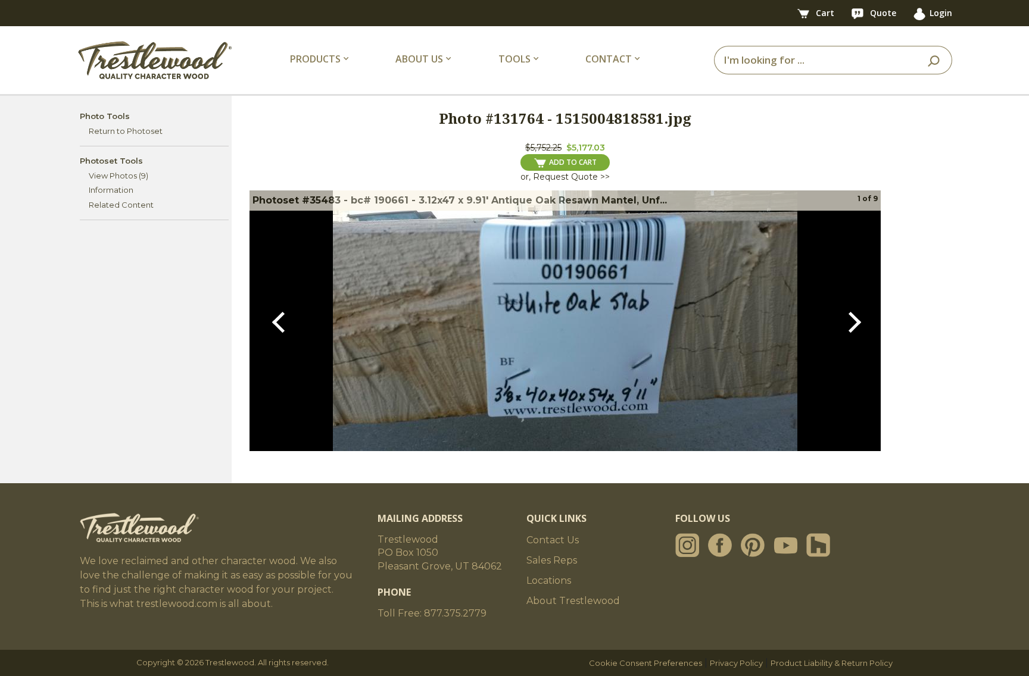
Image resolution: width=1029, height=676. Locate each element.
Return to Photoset (126, 131)
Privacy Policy (736, 663)
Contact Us (552, 540)
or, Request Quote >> (565, 176)
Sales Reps (551, 560)
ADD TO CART (573, 162)
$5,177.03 (585, 147)
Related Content (121, 204)
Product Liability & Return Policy (832, 663)
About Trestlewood (573, 600)
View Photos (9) (118, 175)
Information (111, 190)
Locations (548, 580)
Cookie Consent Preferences (645, 663)
